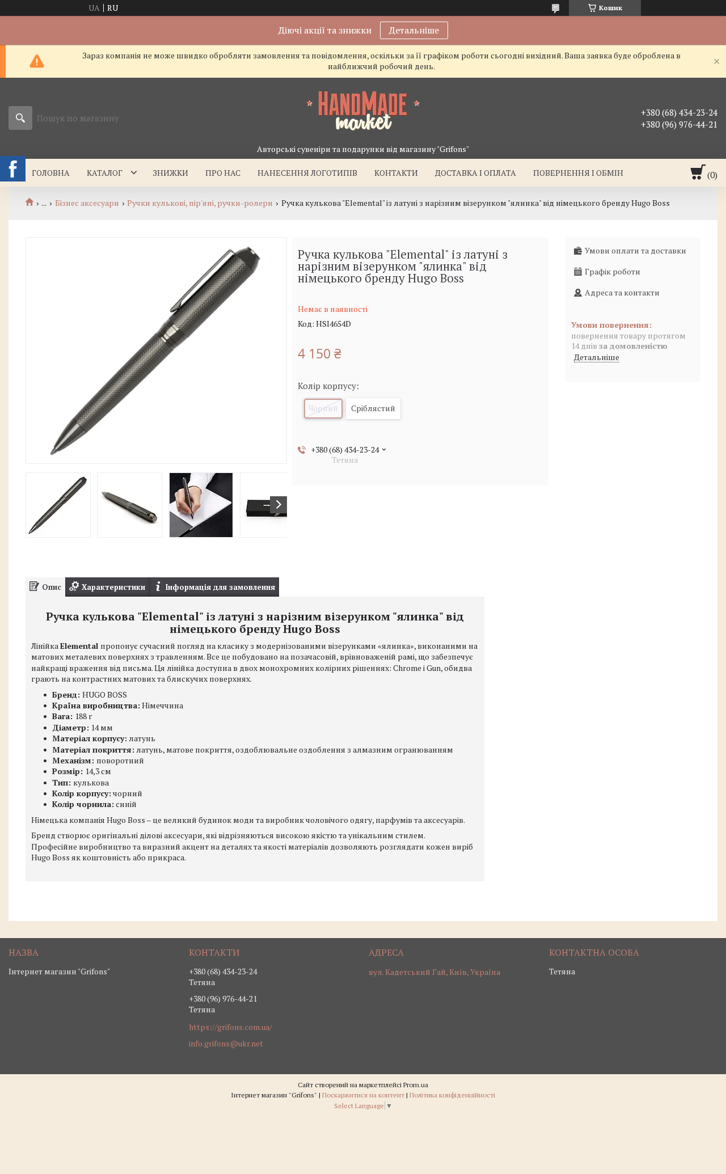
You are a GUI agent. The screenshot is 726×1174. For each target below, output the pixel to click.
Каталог (105, 172)
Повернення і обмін (578, 172)
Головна (51, 172)
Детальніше (414, 30)
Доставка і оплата (475, 172)
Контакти (396, 172)
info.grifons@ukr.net (226, 1043)
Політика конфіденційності (452, 1095)
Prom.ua (415, 1084)
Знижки (170, 172)
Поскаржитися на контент (363, 1095)
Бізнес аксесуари (87, 203)
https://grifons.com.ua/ (230, 1027)
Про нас (222, 172)
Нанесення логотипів (307, 172)
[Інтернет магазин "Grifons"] (363, 110)
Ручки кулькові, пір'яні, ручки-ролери (200, 203)
